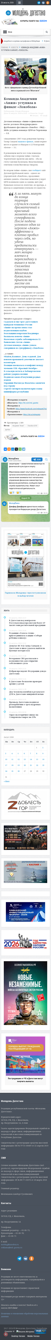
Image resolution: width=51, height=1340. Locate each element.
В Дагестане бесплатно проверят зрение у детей (25, 682)
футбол (7, 430)
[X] (16, 449)
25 (12, 771)
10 (6, 759)
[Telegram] (23, 449)
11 (12, 759)
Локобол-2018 (32, 426)
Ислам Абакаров (22, 111)
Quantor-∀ (9, 1331)
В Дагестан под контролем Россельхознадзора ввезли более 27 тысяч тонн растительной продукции (27, 622)
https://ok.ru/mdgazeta (31, 414)
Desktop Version (18, 1336)
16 (43, 759)
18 (12, 765)
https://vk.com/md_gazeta (28, 403)
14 (31, 759)
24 (6, 771)
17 (6, 765)
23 (43, 765)
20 (25, 765)
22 (37, 765)
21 (31, 765)
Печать (35, 116)
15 (37, 759)
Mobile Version (33, 1336)
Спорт (40, 113)
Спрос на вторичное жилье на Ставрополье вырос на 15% (23, 716)
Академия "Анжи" (18, 426)
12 (18, 759)
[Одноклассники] (9, 449)
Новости (33, 113)
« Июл (6, 781)
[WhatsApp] (20, 449)
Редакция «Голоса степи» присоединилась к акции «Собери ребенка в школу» (25, 635)
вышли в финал (25, 141)
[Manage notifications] (6, 1334)
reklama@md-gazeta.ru (11, 1247)
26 (18, 771)
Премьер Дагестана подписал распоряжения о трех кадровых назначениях (25, 704)
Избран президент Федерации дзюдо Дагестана (27, 672)
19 (18, 765)
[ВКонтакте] (5, 449)
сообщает (36, 170)
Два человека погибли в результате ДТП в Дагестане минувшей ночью (27, 693)
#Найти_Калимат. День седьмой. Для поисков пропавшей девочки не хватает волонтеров (24, 359)
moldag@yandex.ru (10, 1244)
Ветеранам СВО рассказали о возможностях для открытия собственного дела (23, 660)
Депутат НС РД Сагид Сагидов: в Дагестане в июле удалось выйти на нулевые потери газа (27, 648)
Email (45, 116)
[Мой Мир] (12, 449)
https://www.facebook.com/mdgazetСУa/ (31, 409)
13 (25, 759)
